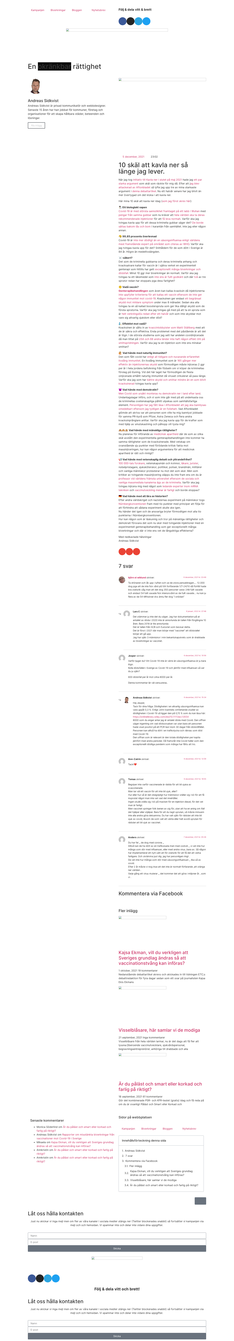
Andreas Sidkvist (135, 1150)
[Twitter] (146, 21)
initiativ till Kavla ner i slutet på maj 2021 (157, 179)
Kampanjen (37, 10)
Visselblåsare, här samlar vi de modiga (159, 1030)
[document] (117, 1319)
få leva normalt (171, 218)
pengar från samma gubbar (135, 215)
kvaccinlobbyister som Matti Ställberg (172, 327)
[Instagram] (131, 21)
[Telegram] (138, 21)
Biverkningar (58, 10)
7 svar (129, 1155)
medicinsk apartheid (166, 434)
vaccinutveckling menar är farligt (154, 490)
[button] (122, 551)
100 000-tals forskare (132, 463)
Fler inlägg (135, 1166)
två (195, 276)
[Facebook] (123, 21)
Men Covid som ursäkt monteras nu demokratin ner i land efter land (159, 393)
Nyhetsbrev (99, 10)
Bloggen (77, 10)
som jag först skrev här (176, 201)
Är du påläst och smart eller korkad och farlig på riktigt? (160, 1086)
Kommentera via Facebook (141, 1160)
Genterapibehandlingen (133, 290)
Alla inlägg (36, 125)
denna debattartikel (144, 191)
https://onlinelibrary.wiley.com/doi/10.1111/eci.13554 (161, 716)
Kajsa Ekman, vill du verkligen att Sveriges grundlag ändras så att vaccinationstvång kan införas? (153, 958)
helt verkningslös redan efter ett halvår (145, 313)
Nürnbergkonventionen (132, 503)
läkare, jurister (189, 463)
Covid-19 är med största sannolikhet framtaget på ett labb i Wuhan (159, 211)
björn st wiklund (137, 577)
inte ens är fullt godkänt (168, 276)
